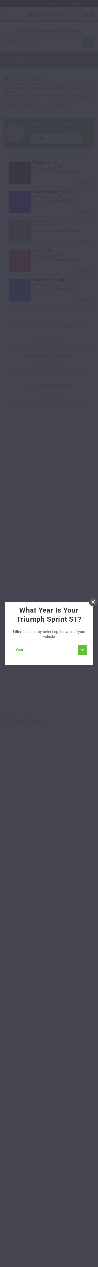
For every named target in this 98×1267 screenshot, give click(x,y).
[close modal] (93, 602)
